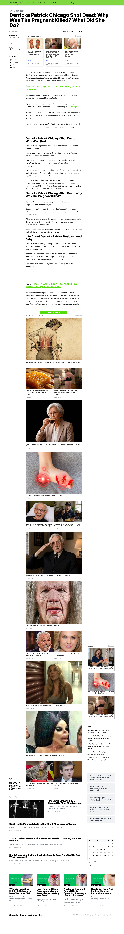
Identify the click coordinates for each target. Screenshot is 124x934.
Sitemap (106, 915)
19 (97, 852)
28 (105, 855)
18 (93, 852)
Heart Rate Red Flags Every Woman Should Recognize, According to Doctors (99, 738)
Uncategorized (17, 10)
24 (89, 855)
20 (101, 852)
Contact (112, 915)
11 (93, 849)
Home (28, 3)
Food (68, 3)
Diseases (46, 3)
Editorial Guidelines (78, 915)
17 (89, 852)
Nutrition (63, 3)
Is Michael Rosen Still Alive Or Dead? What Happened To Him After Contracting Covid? (15, 786)
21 (105, 852)
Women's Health (41, 885)
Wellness (34, 3)
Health (39, 3)
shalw (11, 47)
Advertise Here (82, 3)
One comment (14, 31)
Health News (54, 3)
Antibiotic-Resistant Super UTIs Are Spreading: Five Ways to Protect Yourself (99, 746)
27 (101, 855)
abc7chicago (72, 107)
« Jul (89, 865)
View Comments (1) (54, 312)
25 (93, 855)
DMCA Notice (89, 915)
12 (97, 849)
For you (73, 3)
